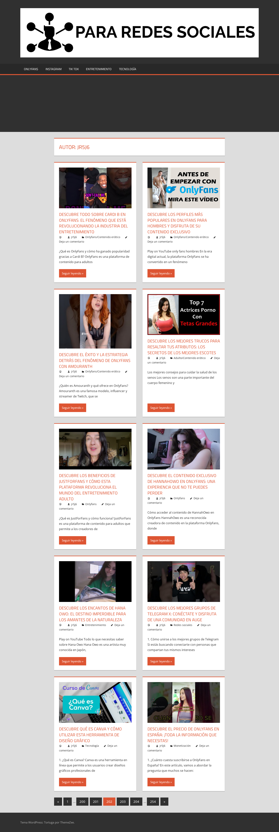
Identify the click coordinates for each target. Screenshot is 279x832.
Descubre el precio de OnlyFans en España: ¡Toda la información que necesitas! (183, 735)
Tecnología (127, 69)
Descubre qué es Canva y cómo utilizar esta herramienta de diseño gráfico (90, 735)
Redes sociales (183, 625)
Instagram (53, 69)
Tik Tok (74, 69)
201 (96, 801)
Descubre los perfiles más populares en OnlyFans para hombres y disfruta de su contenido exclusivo (177, 223)
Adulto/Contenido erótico (190, 358)
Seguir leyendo (71, 273)
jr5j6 (74, 237)
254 (153, 801)
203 (123, 801)
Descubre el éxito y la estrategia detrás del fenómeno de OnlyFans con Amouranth (94, 360)
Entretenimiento (99, 69)
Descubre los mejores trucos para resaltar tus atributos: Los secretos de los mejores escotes (183, 347)
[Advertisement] (139, 103)
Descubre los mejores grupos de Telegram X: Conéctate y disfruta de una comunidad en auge (181, 614)
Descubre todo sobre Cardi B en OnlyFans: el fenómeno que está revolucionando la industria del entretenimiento (93, 223)
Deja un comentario (71, 241)
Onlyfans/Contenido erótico (102, 237)
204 (136, 801)
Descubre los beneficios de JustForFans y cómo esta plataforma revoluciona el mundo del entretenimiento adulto (88, 487)
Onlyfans (31, 69)
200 (82, 801)
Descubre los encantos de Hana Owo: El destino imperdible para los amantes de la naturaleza (92, 614)
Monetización (182, 745)
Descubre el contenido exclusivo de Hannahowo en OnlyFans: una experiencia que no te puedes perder (181, 484)
